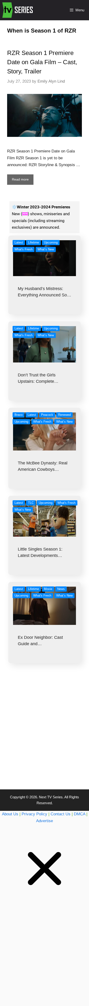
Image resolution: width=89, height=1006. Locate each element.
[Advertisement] (44, 735)
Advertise (44, 821)
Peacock (47, 415)
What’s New (45, 249)
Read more (20, 179)
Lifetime (33, 242)
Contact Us (60, 814)
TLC (31, 503)
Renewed (64, 415)
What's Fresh (23, 249)
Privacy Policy (34, 814)
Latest (18, 242)
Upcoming (51, 242)
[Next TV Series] (18, 10)
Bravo (18, 415)
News (61, 589)
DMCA (79, 814)
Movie (48, 589)
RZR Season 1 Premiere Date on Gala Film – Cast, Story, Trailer (42, 62)
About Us (10, 814)
